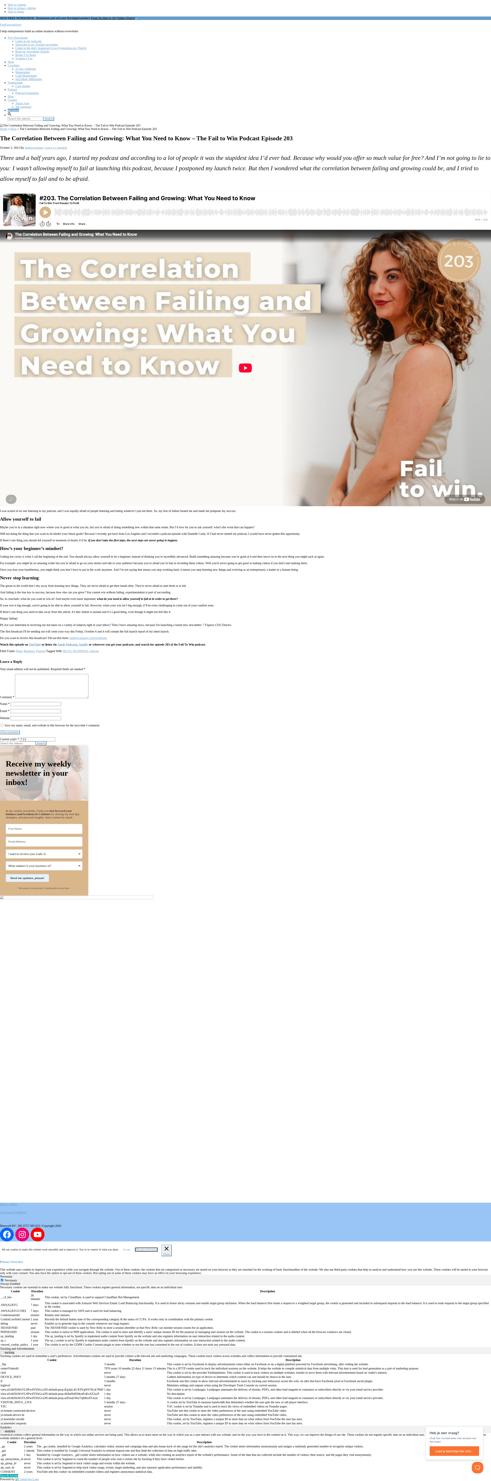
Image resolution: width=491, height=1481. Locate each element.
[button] (10, 115)
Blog (13, 129)
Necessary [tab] (6, 1276)
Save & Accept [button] (9, 1475)
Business (29, 651)
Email (4, 711)
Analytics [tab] (6, 1427)
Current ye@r (9, 739)
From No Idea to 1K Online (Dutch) (113, 18)
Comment (7, 697)
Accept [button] (126, 1249)
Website (5, 718)
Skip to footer (16, 11)
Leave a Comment (56, 147)
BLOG (67, 651)
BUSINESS (80, 651)
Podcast (40, 651)
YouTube (35, 644)
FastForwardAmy (10, 24)
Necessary (11, 1280)
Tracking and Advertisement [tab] (17, 1348)
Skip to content (17, 4)
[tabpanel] (245, 1316)
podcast (94, 651)
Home (3, 129)
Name (5, 703)
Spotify (83, 644)
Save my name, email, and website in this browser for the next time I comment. (52, 725)
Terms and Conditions (13, 1212)
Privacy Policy (9, 1204)
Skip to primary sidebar (22, 8)
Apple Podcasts (67, 644)
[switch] (2, 1352)
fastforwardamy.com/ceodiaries (88, 638)
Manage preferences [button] (146, 1249)
